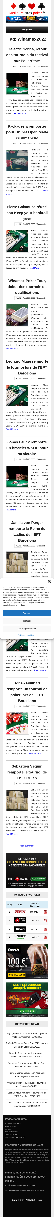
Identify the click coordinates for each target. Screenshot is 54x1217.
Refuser (27, 621)
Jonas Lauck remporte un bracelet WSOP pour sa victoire (27, 448)
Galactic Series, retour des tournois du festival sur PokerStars (27, 55)
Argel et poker (10, 1126)
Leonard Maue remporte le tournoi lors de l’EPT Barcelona (27, 367)
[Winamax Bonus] (27, 22)
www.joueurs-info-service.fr (33, 1190)
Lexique (8, 1129)
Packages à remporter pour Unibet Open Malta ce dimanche (27, 132)
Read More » (20, 113)
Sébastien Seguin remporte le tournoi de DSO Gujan (27, 772)
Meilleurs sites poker (13, 1124)
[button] (49, 581)
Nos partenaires (11, 1132)
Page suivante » (27, 846)
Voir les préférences (27, 628)
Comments (43, 66)
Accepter (27, 613)
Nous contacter (11, 1134)
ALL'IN (15, 66)
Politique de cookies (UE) (15, 1137)
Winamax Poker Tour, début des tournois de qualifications (27, 287)
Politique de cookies (26, 635)
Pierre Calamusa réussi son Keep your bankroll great (27, 213)
